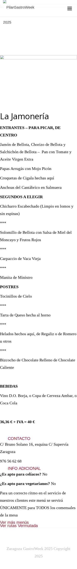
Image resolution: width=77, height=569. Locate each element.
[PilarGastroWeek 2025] (23, 15)
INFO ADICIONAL (24, 468)
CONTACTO (19, 438)
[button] (38, 439)
